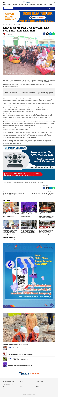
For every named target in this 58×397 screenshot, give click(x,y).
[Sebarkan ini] (44, 33)
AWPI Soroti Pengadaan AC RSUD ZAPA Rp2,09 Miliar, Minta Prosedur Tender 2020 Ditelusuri (28, 232)
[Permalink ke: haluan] (4, 33)
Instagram (23, 386)
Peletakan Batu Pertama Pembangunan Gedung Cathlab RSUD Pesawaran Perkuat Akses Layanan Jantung (11, 214)
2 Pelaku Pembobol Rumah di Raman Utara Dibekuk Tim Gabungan (43, 193)
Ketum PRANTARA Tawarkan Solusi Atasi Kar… (21, 349)
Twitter (6, 386)
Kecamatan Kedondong (30, 182)
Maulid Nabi (40, 182)
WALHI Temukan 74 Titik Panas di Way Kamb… (20, 354)
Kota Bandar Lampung (13, 353)
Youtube (39, 386)
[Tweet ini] (47, 33)
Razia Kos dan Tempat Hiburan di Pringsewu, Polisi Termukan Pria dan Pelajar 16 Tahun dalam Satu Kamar (29, 214)
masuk (9, 239)
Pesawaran (9, 343)
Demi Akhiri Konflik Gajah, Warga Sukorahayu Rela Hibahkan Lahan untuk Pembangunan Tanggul (10, 232)
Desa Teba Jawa (7, 182)
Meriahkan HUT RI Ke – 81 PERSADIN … (18, 359)
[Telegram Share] (50, 33)
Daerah (4, 343)
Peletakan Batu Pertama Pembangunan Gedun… (16, 344)
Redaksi (22, 381)
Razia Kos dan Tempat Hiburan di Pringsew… (20, 365)
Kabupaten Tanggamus (18, 182)
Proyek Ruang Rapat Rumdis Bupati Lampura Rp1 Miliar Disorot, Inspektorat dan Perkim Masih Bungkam (46, 232)
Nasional (10, 347)
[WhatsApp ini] (53, 33)
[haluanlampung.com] (29, 2)
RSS (6, 389)
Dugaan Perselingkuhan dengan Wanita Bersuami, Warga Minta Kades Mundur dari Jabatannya (14, 193)
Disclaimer (40, 381)
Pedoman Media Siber (8, 381)
